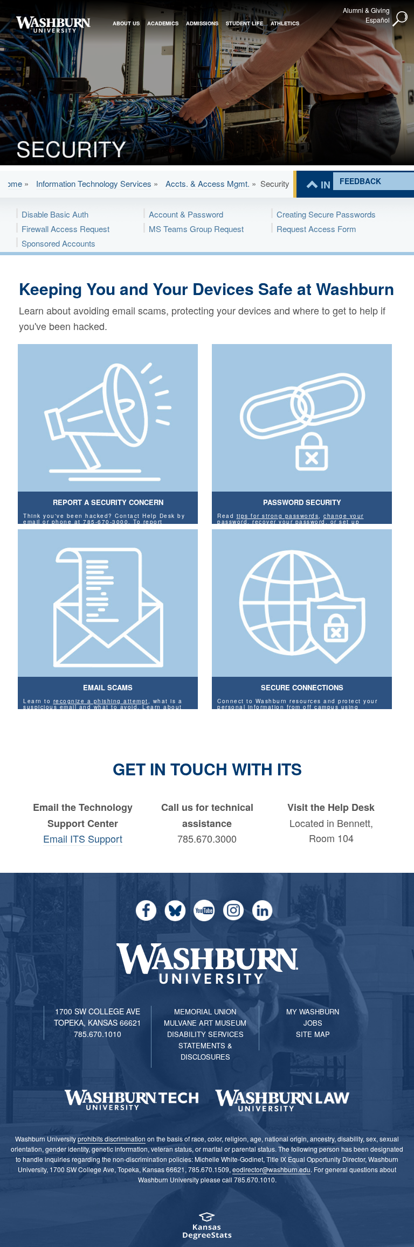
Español (377, 19)
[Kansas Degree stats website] (207, 1229)
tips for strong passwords (278, 516)
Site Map (313, 1034)
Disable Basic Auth (55, 214)
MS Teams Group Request (196, 228)
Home (11, 183)
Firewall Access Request (65, 228)
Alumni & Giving (366, 10)
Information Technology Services (93, 183)
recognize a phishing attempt (100, 701)
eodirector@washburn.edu (271, 1169)
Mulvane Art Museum (205, 1023)
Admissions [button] (202, 23)
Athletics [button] (285, 23)
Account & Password (186, 214)
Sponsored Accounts (58, 243)
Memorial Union (205, 1011)
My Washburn (312, 1011)
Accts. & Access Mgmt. (207, 183)
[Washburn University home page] (53, 24)
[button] (400, 19)
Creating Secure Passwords (326, 214)
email (31, 522)
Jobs (312, 1023)
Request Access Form (316, 228)
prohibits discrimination (112, 1138)
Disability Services (205, 1034)
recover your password (289, 522)
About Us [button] (126, 23)
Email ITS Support (82, 838)
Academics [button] (162, 23)
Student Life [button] (244, 23)
